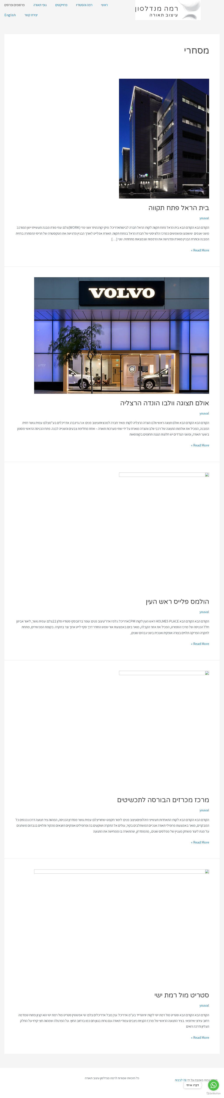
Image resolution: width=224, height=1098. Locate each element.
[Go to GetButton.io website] (213, 1093)
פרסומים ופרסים (14, 5)
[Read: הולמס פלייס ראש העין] (164, 532)
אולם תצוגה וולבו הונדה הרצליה (164, 403)
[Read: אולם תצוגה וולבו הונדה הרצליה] (121, 335)
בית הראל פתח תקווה (178, 208)
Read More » (200, 250)
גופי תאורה (40, 5)
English (10, 15)
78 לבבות (180, 1080)
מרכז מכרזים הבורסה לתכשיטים (163, 800)
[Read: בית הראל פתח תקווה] (164, 138)
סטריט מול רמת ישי (181, 995)
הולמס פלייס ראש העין (177, 602)
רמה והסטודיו (84, 5)
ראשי (104, 5)
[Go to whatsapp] (213, 1085)
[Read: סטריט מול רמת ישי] (121, 927)
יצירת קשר (31, 15)
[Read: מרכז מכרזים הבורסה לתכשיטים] (164, 730)
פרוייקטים (61, 5)
